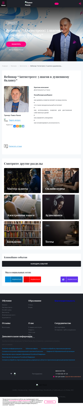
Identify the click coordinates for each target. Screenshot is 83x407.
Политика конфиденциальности (12, 348)
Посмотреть (16, 44)
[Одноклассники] (17, 126)
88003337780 (60, 371)
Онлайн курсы (7, 310)
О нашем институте (34, 327)
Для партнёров (60, 327)
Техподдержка (37, 374)
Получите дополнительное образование (57, 4)
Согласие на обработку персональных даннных (56, 348)
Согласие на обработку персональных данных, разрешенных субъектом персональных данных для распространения (38, 360)
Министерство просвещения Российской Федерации (18, 357)
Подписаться (16, 279)
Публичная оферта (32, 348)
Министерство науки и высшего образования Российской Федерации (23, 354)
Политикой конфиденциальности (19, 400)
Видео (30, 307)
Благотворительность (65, 300)
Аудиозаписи (6, 317)
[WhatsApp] (20, 126)
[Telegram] (23, 126)
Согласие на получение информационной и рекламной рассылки (22, 351)
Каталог (4, 305)
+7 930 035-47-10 (61, 374)
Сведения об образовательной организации (60, 351)
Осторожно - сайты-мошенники (65, 330)
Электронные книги (8, 315)
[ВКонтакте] (14, 126)
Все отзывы (6, 327)
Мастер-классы (7, 307)
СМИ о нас (31, 332)
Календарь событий (39, 264)
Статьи (30, 305)
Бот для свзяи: (68, 376)
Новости (31, 330)
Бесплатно (5, 312)
